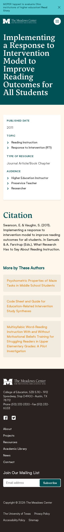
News (6, 455)
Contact (9, 462)
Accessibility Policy (14, 520)
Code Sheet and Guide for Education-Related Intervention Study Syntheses (30, 306)
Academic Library (15, 448)
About (7, 429)
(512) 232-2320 (20, 404)
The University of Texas (17, 513)
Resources (10, 442)
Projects (9, 435)
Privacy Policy (42, 513)
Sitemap (34, 520)
